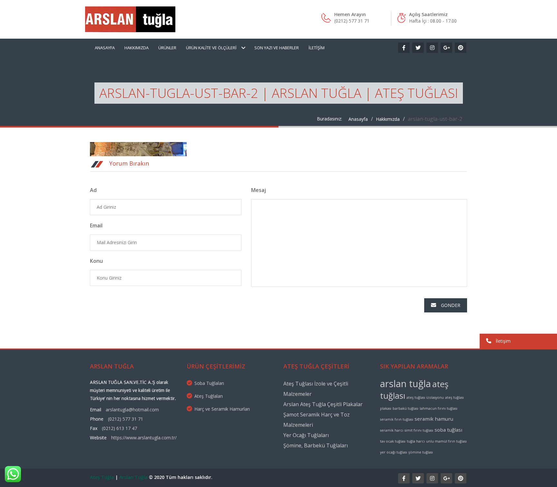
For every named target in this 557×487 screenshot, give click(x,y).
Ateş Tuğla (102, 477)
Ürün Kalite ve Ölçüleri (211, 48)
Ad (93, 190)
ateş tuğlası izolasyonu (425, 397)
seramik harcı (391, 430)
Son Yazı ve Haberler (276, 48)
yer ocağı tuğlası (393, 452)
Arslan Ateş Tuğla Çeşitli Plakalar (323, 404)
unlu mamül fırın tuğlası (446, 441)
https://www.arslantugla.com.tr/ (144, 437)
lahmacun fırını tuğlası (438, 408)
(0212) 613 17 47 (119, 428)
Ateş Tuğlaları (208, 396)
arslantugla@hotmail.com (132, 409)
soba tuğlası (448, 429)
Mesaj (258, 190)
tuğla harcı (416, 441)
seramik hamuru (434, 418)
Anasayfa (105, 48)
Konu (96, 260)
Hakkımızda (136, 48)
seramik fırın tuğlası (396, 419)
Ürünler (167, 48)
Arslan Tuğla (133, 477)
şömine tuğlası (420, 452)
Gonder (450, 305)
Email (96, 225)
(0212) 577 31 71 (125, 419)
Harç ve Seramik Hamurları (222, 409)
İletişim (316, 48)
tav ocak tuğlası (393, 441)
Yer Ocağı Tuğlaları (306, 435)
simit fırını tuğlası (419, 430)
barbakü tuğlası (405, 408)
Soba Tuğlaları (209, 383)
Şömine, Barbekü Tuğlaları (315, 445)
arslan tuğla (405, 383)
